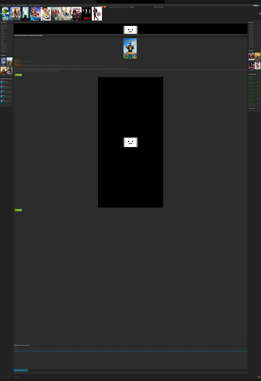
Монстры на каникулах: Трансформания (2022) (252, 78)
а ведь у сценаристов (8, 88)
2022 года (251, 29)
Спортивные (3, 50)
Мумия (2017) (6, 87)
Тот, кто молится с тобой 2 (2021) (252, 96)
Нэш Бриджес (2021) (251, 90)
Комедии (29, 22)
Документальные (4, 51)
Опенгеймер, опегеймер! (6, 103)
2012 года (251, 45)
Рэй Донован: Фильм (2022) (251, 83)
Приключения (4, 47)
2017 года (251, 37)
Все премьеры (252, 108)
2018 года (251, 36)
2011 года (251, 47)
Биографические (4, 26)
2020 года (251, 33)
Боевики (3, 34)
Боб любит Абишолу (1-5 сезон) (9, 96)
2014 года (251, 42)
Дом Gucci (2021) (252, 92)
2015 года (251, 40)
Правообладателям (17, 376)
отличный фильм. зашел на (7, 93)
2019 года (251, 34)
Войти (155, 7)
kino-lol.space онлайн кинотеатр (103, 7)
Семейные (3, 48)
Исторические (4, 25)
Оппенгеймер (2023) (7, 101)
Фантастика (3, 28)
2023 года (251, 28)
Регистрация (160, 7)
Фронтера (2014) (7, 82)
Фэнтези (3, 31)
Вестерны (3, 36)
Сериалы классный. (7, 97)
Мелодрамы (3, 45)
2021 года (251, 31)
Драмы (2, 40)
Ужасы (2, 29)
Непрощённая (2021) (251, 86)
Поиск (132, 7)
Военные (3, 37)
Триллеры (3, 33)
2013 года (251, 44)
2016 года (251, 39)
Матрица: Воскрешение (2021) (251, 100)
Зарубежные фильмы (22, 22)
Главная (16, 22)
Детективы (3, 39)
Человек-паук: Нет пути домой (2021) (252, 104)
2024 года (251, 26)
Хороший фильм (7, 83)
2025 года (251, 25)
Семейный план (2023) (8, 92)
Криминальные (4, 44)
